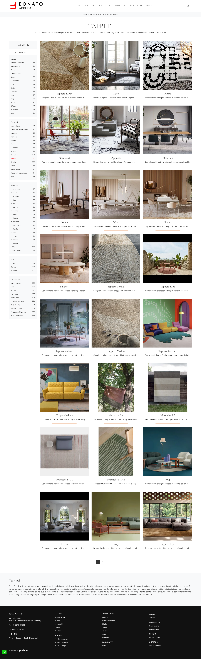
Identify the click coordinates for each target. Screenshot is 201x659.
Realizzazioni (105, 6)
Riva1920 (14, 110)
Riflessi (13, 106)
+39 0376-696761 (18, 625)
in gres (13, 200)
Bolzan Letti (15, 66)
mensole (14, 137)
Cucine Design (60, 646)
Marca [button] (13, 59)
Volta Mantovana (17, 316)
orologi (13, 140)
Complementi (106, 14)
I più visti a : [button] (15, 279)
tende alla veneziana (19, 173)
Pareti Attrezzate (108, 621)
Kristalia (14, 91)
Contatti (150, 6)
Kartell (13, 88)
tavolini (13, 162)
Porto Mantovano (17, 305)
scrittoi (13, 151)
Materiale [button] (14, 185)
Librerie (105, 617)
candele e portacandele (19, 130)
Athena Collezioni (17, 63)
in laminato (15, 211)
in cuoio (14, 193)
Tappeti (115, 14)
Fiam (12, 84)
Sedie (104, 634)
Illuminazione (154, 626)
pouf (12, 144)
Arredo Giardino (155, 646)
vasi (12, 177)
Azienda (78, 6)
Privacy (11, 638)
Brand (118, 6)
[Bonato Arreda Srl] (26, 5)
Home (85, 14)
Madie (104, 624)
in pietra (14, 236)
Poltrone (105, 637)
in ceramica (15, 189)
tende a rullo (16, 169)
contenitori (15, 133)
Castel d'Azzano (17, 283)
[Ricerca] (188, 5)
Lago (12, 95)
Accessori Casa (94, 14)
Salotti (104, 627)
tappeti (13, 158)
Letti (104, 646)
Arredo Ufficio (154, 637)
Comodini (152, 614)
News (139, 6)
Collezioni (90, 6)
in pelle (13, 232)
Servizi (57, 627)
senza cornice (16, 251)
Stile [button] (12, 259)
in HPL (13, 204)
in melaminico (16, 225)
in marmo (14, 218)
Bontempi (14, 70)
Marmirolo (14, 294)
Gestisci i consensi (30, 638)
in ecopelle (15, 196)
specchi (13, 155)
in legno (14, 214)
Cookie (18, 638)
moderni (14, 271)
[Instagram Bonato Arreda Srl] (15, 634)
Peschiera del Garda (18, 301)
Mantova (14, 290)
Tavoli (104, 631)
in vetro (14, 247)
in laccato (14, 207)
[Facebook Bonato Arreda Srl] (11, 634)
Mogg (13, 102)
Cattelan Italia (16, 73)
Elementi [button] (14, 122)
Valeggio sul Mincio (18, 308)
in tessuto (14, 243)
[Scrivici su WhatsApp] (4, 652)
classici (13, 263)
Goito (13, 287)
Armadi (152, 618)
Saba (12, 113)
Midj (12, 99)
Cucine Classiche (61, 642)
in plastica (14, 240)
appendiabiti (15, 126)
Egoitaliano (15, 81)
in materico (15, 222)
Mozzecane (15, 298)
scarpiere (14, 148)
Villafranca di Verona (18, 312)
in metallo (14, 229)
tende (13, 166)
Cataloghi (129, 6)
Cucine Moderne (61, 639)
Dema (13, 77)
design (13, 267)
